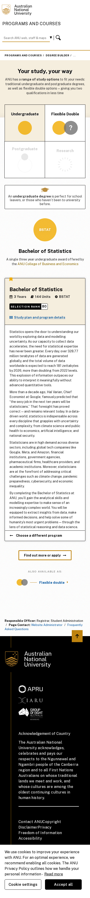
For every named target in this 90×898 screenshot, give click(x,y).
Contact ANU (30, 822)
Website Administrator (47, 625)
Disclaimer (28, 827)
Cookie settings (23, 884)
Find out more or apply (42, 555)
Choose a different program (38, 535)
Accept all (63, 884)
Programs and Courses (31, 23)
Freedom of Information (40, 833)
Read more (53, 874)
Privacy (45, 827)
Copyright (51, 822)
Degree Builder (57, 55)
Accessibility (30, 838)
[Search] (58, 38)
